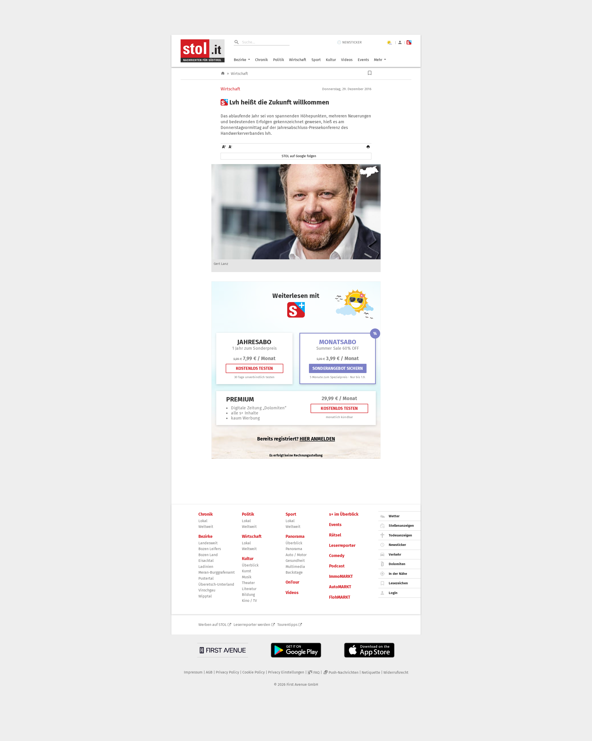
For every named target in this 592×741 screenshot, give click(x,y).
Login (393, 593)
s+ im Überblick (343, 514)
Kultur (331, 60)
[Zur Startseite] (223, 73)
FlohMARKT (339, 597)
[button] (369, 73)
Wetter (394, 516)
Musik (246, 577)
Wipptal (205, 596)
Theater (248, 583)
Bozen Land (208, 555)
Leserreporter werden (252, 624)
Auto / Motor (296, 555)
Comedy (336, 555)
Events (363, 60)
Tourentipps (287, 624)
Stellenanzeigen (401, 526)
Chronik (261, 60)
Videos (346, 60)
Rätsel (335, 535)
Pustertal (206, 578)
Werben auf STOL (212, 624)
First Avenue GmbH (302, 684)
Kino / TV (249, 600)
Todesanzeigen (400, 535)
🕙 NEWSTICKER (349, 42)
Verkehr (395, 554)
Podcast (337, 566)
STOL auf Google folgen (299, 156)
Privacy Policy (227, 672)
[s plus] (409, 42)
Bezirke (240, 60)
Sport (316, 60)
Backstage (294, 572)
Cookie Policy (253, 672)
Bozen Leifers (209, 549)
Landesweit (208, 543)
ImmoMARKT (341, 576)
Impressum (193, 672)
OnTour (292, 582)
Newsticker (397, 545)
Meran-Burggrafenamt (216, 572)
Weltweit (205, 526)
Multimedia (295, 566)
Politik (278, 60)
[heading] (296, 102)
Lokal (202, 521)
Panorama (295, 536)
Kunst (246, 571)
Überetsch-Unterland (216, 584)
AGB (209, 672)
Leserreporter (342, 545)
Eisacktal (206, 560)
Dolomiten (397, 564)
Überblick (250, 565)
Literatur (249, 589)
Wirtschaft (297, 60)
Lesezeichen (398, 583)
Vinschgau (206, 590)
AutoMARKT (340, 587)
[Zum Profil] (400, 42)
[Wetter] (389, 42)
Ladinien (205, 566)
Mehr (378, 60)
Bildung (248, 594)
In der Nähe (398, 574)
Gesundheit (295, 560)
